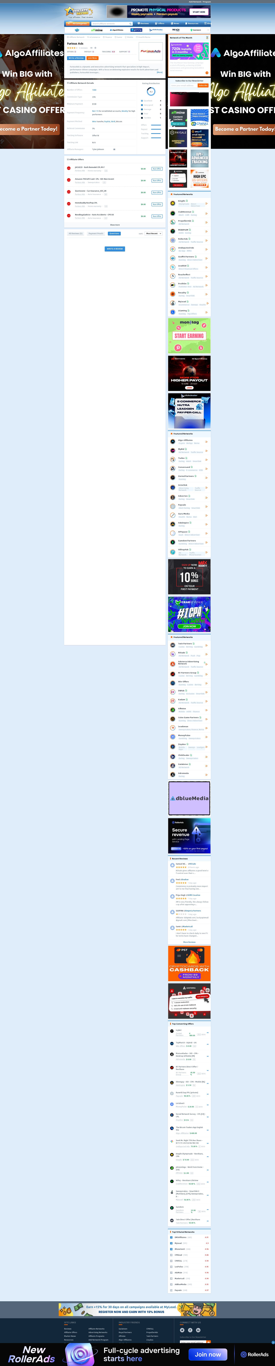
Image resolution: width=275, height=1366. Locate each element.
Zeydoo (179, 1120)
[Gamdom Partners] (197, 30)
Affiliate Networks (96, 1328)
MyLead (179, 1200)
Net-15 (95, 111)
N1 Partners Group (181, 1074)
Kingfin (179, 1160)
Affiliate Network (76, 37)
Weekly (125, 111)
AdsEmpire (180, 1085)
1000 (94, 90)
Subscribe (203, 85)
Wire (94, 121)
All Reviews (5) (75, 233)
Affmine (179, 1173)
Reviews (145, 23)
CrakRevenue (181, 1184)
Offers (161, 23)
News (176, 23)
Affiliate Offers (70, 1332)
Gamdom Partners (180, 1211)
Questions (114, 233)
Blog (209, 23)
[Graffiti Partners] (78, 30)
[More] (159, 72)
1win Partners (182, 1223)
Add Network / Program (200, 2)
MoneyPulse (181, 1107)
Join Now (92, 57)
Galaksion (123, 1328)
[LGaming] (137, 30)
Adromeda (180, 1059)
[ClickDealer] (157, 30)
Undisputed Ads (183, 1147)
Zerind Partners (179, 1035)
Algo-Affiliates (182, 1133)
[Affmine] (98, 30)
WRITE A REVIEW (115, 248)
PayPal (107, 121)
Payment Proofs (96, 233)
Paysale (179, 1096)
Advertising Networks (98, 1332)
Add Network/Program (98, 1339)
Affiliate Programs (96, 1336)
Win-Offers (180, 1046)
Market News (70, 1336)
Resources (193, 23)
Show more (115, 225)
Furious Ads (80, 171)
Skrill (113, 121)
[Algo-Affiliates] (117, 30)
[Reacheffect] (177, 30)
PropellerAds (152, 1332)
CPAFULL (150, 1328)
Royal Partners (125, 1332)
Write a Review (76, 57)
